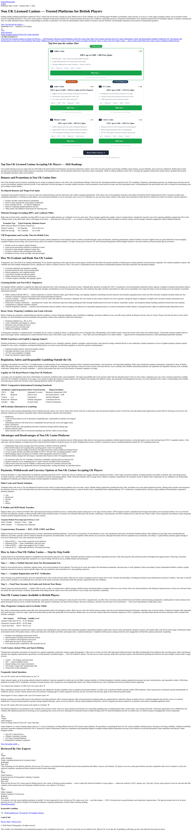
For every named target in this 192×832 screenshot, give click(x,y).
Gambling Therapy (36, 813)
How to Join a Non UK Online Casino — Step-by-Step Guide (119, 41)
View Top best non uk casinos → (12, 24)
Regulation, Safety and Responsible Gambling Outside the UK (146, 39)
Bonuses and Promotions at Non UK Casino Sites (72, 39)
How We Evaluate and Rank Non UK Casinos (107, 39)
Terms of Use (16, 822)
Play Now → (96, 73)
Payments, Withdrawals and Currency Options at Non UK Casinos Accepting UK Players (65, 41)
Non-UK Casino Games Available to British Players (160, 41)
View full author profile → (10, 744)
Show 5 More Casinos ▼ (96, 153)
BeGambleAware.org (114, 157)
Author (3, 4)
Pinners (8, 2)
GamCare (23, 813)
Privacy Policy (6, 822)
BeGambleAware (11, 813)
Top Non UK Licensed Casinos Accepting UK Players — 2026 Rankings (27, 39)
